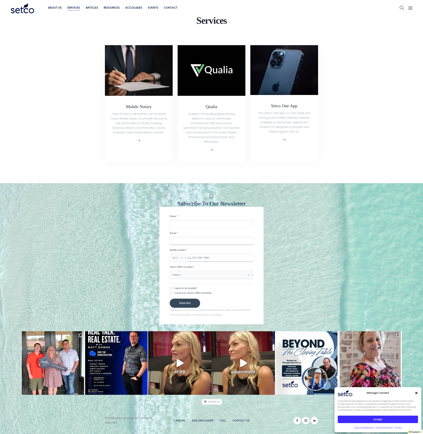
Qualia (211, 106)
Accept (377, 419)
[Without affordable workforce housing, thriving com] (243, 363)
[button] (416, 393)
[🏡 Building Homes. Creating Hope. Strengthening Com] (306, 363)
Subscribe (185, 303)
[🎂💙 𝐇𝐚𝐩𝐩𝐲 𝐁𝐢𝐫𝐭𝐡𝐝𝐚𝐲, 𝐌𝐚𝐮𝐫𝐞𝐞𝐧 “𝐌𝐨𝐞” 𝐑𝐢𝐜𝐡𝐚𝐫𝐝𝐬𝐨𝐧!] (370, 363)
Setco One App (284, 105)
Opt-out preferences (364, 427)
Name (174, 216)
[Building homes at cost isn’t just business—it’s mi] (180, 363)
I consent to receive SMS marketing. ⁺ (193, 293)
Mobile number (178, 250)
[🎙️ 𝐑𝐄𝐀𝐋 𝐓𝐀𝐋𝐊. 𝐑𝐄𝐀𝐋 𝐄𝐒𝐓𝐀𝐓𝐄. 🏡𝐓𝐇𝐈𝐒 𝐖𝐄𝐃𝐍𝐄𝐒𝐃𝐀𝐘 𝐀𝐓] (116, 363)
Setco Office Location (182, 267)
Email (173, 233)
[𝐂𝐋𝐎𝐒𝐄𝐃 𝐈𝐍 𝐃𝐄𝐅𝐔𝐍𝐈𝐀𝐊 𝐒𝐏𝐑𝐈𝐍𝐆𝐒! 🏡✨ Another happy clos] (53, 363)
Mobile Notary (139, 106)
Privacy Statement (384, 427)
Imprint (398, 427)
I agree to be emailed (185, 288)
